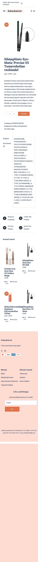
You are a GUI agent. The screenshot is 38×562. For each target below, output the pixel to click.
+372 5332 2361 (14, 433)
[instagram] (5, 351)
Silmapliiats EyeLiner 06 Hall (27, 262)
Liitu (12, 409)
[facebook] (1, 351)
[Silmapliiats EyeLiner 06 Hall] (28, 250)
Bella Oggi (10, 129)
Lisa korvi (24, 114)
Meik (15, 126)
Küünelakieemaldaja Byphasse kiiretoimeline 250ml (13, 310)
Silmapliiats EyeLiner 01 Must (27, 308)
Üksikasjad (13, 281)
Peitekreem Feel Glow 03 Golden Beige (9, 272)
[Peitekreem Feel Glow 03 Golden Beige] (10, 254)
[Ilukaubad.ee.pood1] (14, 10)
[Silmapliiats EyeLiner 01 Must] (28, 297)
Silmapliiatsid (22, 126)
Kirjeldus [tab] (6, 139)
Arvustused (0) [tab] (7, 144)
